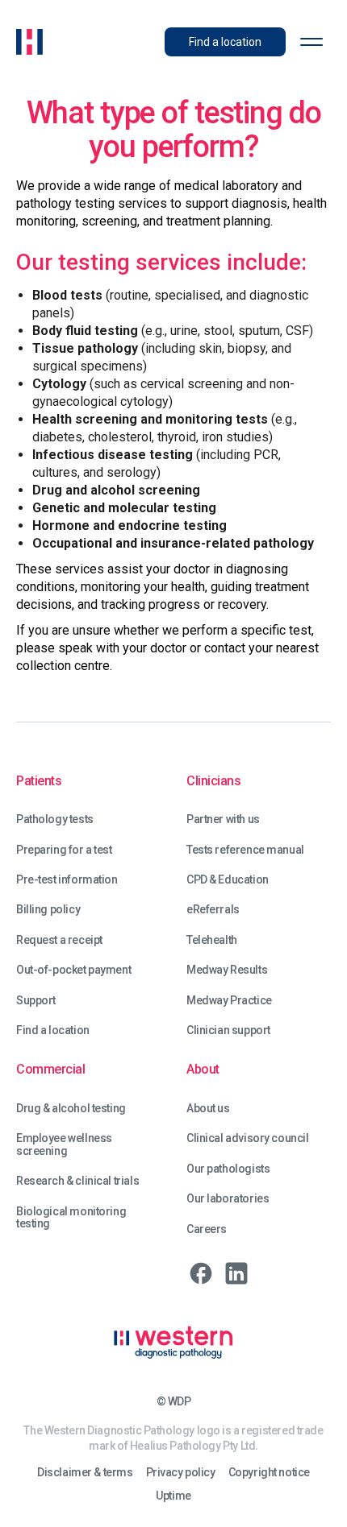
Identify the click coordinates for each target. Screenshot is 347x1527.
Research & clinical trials (77, 1181)
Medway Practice (229, 1001)
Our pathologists (228, 1169)
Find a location (53, 1030)
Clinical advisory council (247, 1138)
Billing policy (48, 910)
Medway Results (226, 970)
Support (36, 1001)
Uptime (173, 1496)
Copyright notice (269, 1472)
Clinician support (228, 1030)
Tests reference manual (245, 850)
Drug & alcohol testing (71, 1109)
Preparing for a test (64, 850)
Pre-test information (67, 880)
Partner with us (223, 819)
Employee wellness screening (64, 1144)
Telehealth (211, 940)
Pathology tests (55, 819)
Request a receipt (59, 940)
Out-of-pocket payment (73, 970)
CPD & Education (227, 880)
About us (208, 1109)
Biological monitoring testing (71, 1218)
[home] (29, 42)
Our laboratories (227, 1199)
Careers (206, 1229)
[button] (311, 42)
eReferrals (213, 910)
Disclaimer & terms (84, 1472)
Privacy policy (180, 1472)
